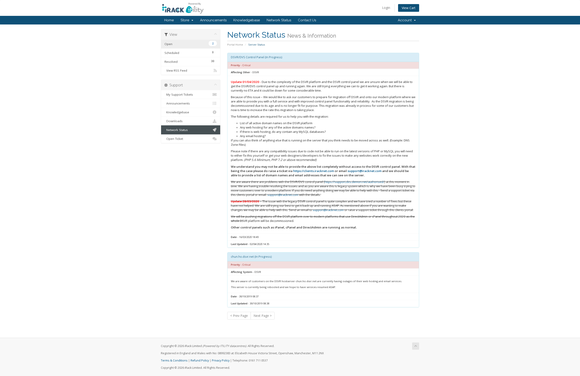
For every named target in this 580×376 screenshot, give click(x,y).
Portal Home (235, 44)
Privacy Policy (221, 360)
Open (189, 43)
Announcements (213, 20)
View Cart (409, 8)
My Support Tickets (178, 94)
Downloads (173, 121)
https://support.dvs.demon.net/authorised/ (354, 182)
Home (169, 20)
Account (405, 20)
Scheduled (189, 52)
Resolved (189, 61)
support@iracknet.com (365, 171)
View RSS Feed (175, 70)
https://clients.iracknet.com (313, 171)
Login (386, 7)
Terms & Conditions (174, 360)
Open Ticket (173, 139)
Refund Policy (200, 360)
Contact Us (307, 20)
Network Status (279, 20)
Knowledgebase (246, 20)
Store (186, 20)
